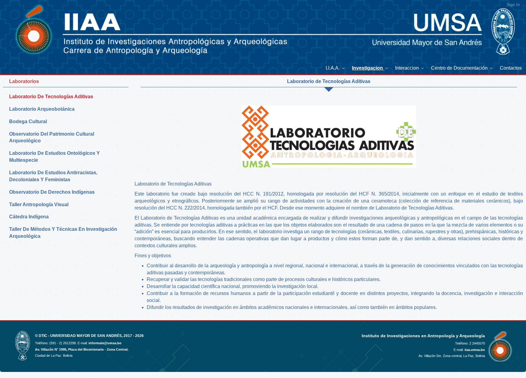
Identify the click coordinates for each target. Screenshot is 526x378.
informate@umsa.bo (105, 343)
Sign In (513, 4)
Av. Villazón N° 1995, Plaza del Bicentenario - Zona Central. (81, 349)
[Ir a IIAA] (25, 25)
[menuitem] (336, 68)
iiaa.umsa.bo (475, 350)
